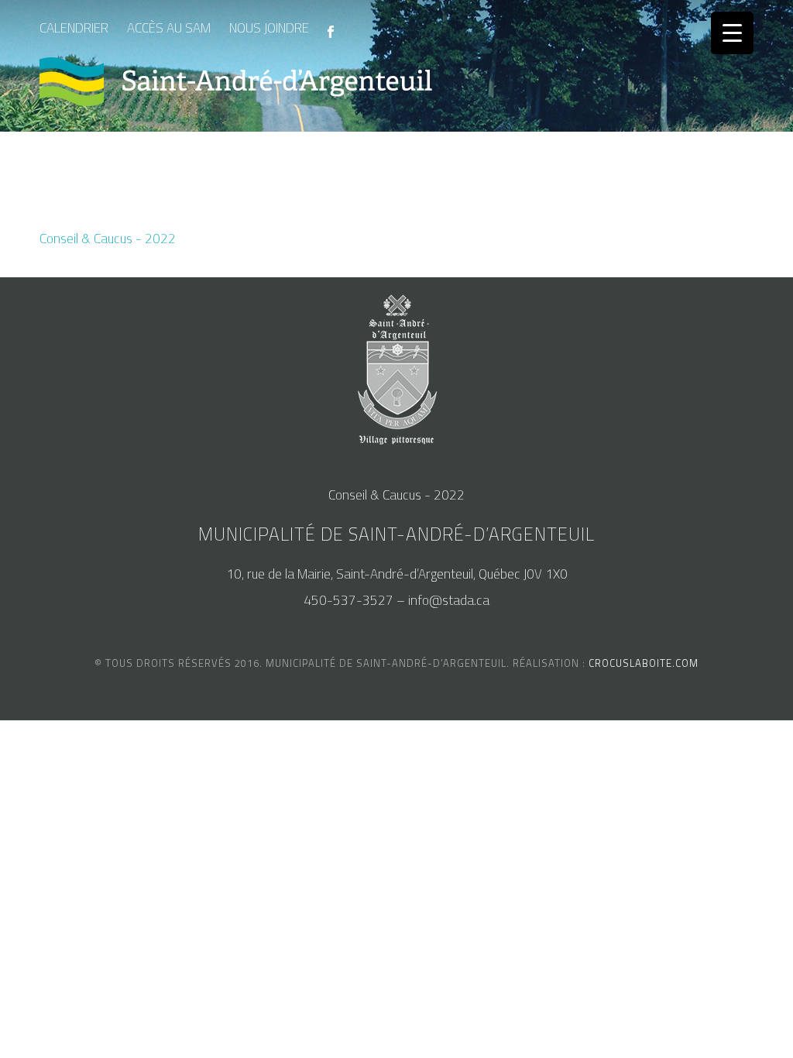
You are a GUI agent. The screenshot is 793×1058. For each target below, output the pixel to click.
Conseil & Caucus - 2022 (107, 238)
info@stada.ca (448, 600)
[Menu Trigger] (732, 33)
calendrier (73, 28)
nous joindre (269, 28)
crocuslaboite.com (644, 663)
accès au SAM (169, 28)
